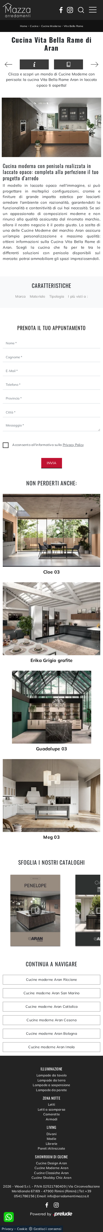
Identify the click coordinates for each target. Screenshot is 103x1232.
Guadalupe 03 (51, 749)
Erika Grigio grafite (51, 660)
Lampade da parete (51, 1090)
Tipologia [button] (56, 296)
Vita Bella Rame (73, 26)
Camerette (51, 1114)
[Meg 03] (51, 795)
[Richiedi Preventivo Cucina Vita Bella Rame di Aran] (34, 64)
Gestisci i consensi (47, 1229)
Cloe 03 (51, 572)
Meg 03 (51, 837)
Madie (51, 1139)
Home (23, 26)
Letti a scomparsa (51, 1109)
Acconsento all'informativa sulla (48, 445)
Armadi (52, 1119)
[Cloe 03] (51, 530)
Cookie (22, 1229)
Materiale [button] (37, 296)
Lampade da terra (52, 1080)
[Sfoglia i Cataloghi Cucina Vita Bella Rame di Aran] (68, 64)
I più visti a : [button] (78, 296)
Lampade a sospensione (51, 1085)
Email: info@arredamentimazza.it (63, 1196)
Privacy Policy (73, 445)
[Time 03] (8, 64)
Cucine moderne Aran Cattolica (52, 1006)
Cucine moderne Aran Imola (51, 1047)
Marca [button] (20, 296)
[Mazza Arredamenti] (16, 10)
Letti (51, 1104)
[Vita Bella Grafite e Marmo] (94, 64)
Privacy (7, 1229)
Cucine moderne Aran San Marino (52, 993)
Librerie (52, 1144)
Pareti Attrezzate (51, 1148)
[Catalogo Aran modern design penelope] (35, 910)
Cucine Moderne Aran (51, 1168)
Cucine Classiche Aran (51, 1173)
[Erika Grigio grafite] (51, 618)
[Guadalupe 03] (51, 707)
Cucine (34, 26)
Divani (51, 1134)
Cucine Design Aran (51, 1163)
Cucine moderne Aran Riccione (51, 979)
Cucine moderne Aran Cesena (51, 1020)
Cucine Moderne (51, 26)
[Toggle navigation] (92, 10)
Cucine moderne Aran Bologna (51, 1033)
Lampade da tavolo (51, 1075)
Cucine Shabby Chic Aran (52, 1178)
